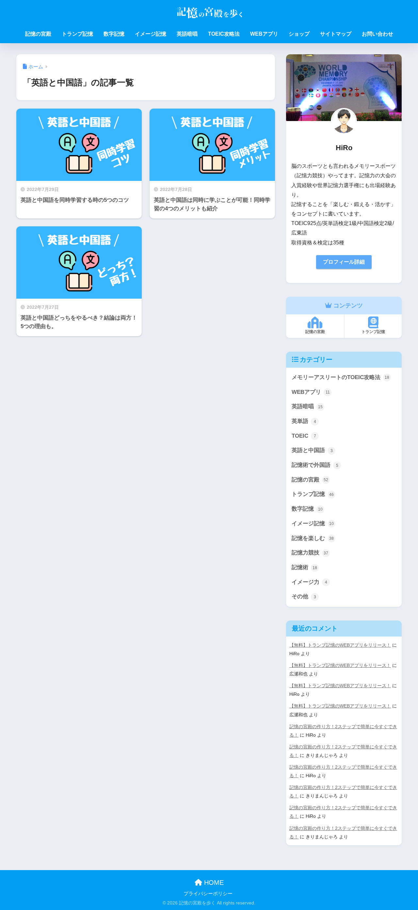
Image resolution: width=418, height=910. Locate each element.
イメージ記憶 (150, 34)
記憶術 (304, 567)
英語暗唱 (187, 34)
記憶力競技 (310, 553)
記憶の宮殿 (38, 34)
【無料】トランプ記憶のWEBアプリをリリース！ (340, 645)
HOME (213, 882)
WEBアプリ (264, 34)
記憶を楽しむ (313, 538)
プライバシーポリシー (208, 893)
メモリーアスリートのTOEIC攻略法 (340, 377)
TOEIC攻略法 (224, 34)
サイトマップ (335, 34)
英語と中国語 (312, 450)
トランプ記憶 (77, 34)
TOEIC (304, 436)
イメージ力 (309, 582)
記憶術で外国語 (315, 465)
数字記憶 (114, 34)
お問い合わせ (377, 34)
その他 (304, 596)
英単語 (304, 421)
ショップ (299, 34)
